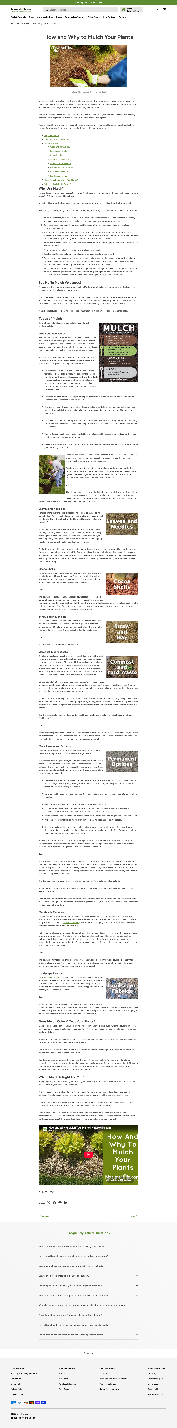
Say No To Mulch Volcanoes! (56, 139)
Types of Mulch (51, 143)
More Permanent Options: (61, 167)
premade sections (70, 922)
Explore (122, 17)
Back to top (88, 1353)
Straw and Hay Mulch (59, 159)
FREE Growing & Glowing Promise (99, 2)
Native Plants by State (109, 1389)
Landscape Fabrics (58, 175)
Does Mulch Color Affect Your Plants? (61, 180)
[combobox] (80, 9)
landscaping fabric (52, 977)
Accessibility (154, 1389)
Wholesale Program (68, 1383)
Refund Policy (17, 1389)
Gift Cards (63, 1378)
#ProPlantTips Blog (23, 23)
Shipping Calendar (107, 1383)
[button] (131, 9)
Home (13, 23)
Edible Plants (94, 17)
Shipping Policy (18, 1383)
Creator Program (155, 1378)
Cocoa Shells (56, 155)
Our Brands (153, 1383)
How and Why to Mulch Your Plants (44, 23)
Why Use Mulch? (51, 135)
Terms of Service (155, 1394)
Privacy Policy (17, 1394)
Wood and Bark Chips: (60, 146)
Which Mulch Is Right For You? (57, 184)
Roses (59, 17)
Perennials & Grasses (74, 17)
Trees (31, 17)
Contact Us (16, 1378)
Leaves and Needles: (59, 151)
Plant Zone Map (106, 1373)
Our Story (152, 1373)
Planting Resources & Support (113, 1378)
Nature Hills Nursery (22, 1414)
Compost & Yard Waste (60, 163)
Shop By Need (109, 17)
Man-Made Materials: (59, 171)
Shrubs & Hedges (45, 17)
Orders (62, 1373)
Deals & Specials (18, 17)
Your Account (65, 1389)
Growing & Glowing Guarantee (24, 1373)
